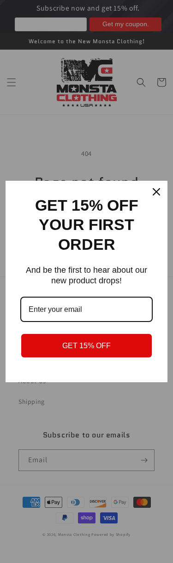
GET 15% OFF (86, 346)
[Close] (156, 192)
